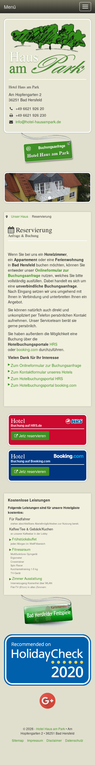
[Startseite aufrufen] (47, 49)
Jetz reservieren (32, 435)
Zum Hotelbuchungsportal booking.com (44, 385)
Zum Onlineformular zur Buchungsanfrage (46, 365)
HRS (53, 344)
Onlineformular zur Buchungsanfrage (38, 272)
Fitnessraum (21, 549)
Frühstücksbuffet (24, 539)
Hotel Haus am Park (50, 728)
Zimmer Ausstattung (27, 578)
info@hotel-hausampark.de (38, 121)
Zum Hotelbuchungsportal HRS (37, 378)
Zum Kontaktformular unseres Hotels (41, 372)
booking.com (27, 349)
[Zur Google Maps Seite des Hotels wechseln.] (47, 700)
